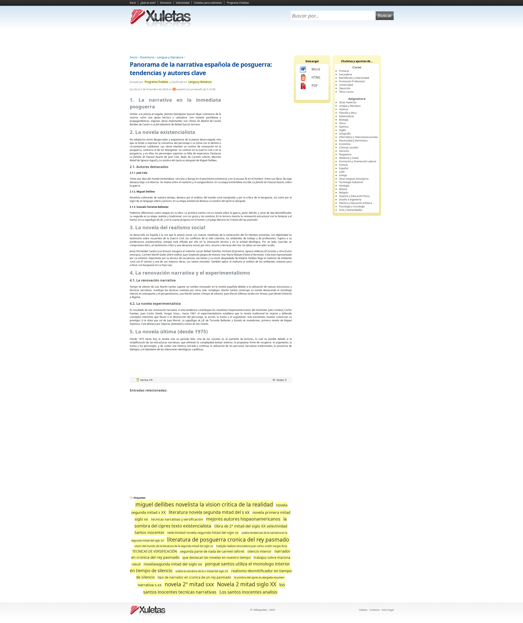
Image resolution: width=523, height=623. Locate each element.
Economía (344, 144)
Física (342, 123)
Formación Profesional (352, 81)
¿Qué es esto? (148, 2)
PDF (315, 85)
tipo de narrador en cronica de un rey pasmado (194, 577)
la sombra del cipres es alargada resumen (259, 577)
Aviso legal (387, 610)
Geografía (345, 133)
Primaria (344, 71)
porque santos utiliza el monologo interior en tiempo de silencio (210, 567)
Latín (342, 172)
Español (343, 168)
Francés (343, 165)
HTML (316, 77)
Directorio (165, 2)
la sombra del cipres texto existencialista (210, 522)
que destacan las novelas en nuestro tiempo (216, 557)
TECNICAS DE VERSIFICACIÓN (154, 551)
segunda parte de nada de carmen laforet (212, 551)
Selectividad (182, 2)
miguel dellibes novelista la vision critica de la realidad (204, 504)
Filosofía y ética (347, 113)
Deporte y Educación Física (354, 196)
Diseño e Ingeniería (350, 199)
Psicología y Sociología (352, 206)
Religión (343, 192)
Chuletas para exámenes (208, 2)
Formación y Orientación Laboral (357, 161)
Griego (343, 175)
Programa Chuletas (238, 2)
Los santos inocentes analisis (248, 592)
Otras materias (347, 102)
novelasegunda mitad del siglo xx (173, 563)
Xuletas (363, 610)
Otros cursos (346, 91)
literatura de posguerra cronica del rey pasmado (228, 539)
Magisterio (345, 154)
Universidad (346, 85)
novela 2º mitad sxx (189, 584)
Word (316, 69)
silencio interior (259, 551)
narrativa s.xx (150, 584)
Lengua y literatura (170, 57)
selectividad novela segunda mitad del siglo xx (202, 532)
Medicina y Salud (348, 158)
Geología (344, 185)
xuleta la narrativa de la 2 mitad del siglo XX (201, 571)
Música (343, 189)
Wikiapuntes (260, 610)
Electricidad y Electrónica (353, 140)
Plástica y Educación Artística (355, 203)
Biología (343, 119)
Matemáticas (346, 116)
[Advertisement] (261, 41)
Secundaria (345, 74)
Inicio (133, 2)
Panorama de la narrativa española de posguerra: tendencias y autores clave (201, 68)
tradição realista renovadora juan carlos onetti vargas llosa (251, 546)
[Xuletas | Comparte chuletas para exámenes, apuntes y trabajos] (160, 26)
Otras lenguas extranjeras (354, 178)
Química (344, 126)
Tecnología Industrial (351, 182)
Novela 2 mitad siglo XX (246, 584)
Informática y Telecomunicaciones (358, 137)
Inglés (342, 130)
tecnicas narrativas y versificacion (177, 519)
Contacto (374, 610)
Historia (343, 109)
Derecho (344, 151)
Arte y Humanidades (350, 210)
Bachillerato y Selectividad (354, 78)
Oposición (344, 88)
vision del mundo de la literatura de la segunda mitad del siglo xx (173, 546)
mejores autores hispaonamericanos (243, 519)
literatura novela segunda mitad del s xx (209, 512)
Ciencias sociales (349, 147)
